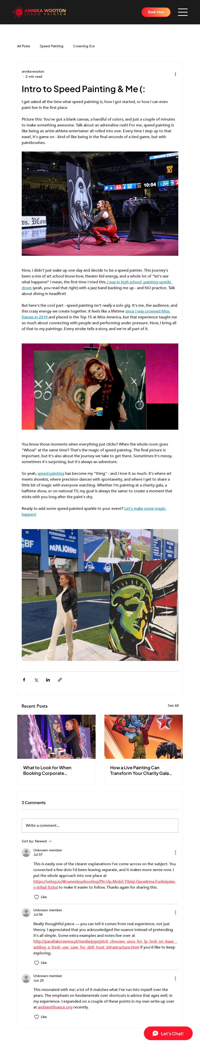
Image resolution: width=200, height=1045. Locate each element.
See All (173, 705)
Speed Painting (51, 46)
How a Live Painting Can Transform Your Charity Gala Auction (139, 770)
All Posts (23, 46)
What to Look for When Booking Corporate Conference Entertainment (51, 770)
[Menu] (183, 12)
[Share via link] (60, 679)
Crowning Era (83, 46)
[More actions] (175, 74)
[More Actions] (175, 852)
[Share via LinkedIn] (48, 679)
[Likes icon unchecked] (36, 897)
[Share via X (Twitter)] (36, 679)
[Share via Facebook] (24, 679)
